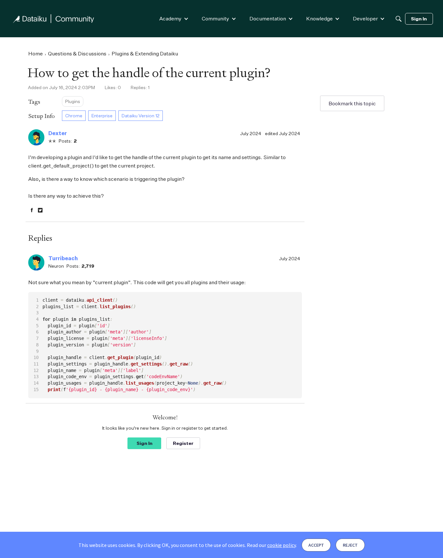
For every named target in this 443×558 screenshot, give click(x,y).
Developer (365, 18)
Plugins (72, 101)
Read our (271, 545)
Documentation (267, 18)
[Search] (398, 19)
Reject (350, 545)
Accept (316, 545)
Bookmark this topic (352, 103)
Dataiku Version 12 (141, 115)
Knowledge (319, 18)
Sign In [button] (144, 443)
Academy (170, 18)
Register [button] (183, 443)
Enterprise (102, 115)
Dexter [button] (57, 133)
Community (215, 18)
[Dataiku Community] (53, 18)
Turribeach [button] (63, 258)
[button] (36, 137)
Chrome (73, 115)
